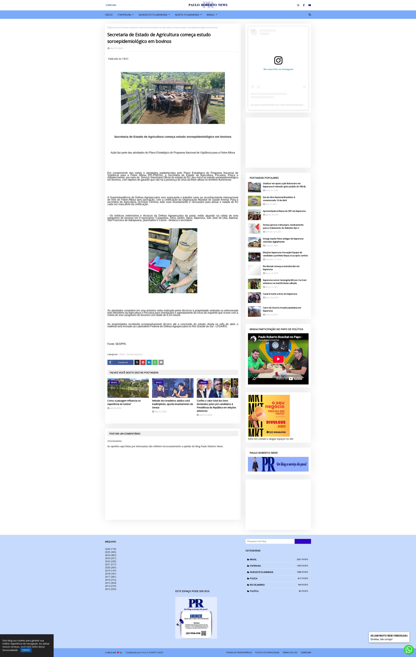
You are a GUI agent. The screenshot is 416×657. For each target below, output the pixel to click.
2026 (110, 548)
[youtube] (309, 5)
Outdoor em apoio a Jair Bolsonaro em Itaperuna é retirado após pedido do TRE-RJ (284, 185)
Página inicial (113, 27)
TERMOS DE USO (290, 652)
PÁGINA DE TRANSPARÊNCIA (239, 652)
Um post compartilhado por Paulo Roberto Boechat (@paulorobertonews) (288, 104)
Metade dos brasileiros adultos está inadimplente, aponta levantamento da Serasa (172, 404)
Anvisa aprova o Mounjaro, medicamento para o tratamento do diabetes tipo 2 (283, 226)
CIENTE (26, 650)
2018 (110, 573)
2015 (110, 582)
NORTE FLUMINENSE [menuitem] (187, 14)
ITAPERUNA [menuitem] (124, 14)
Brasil (122, 354)
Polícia (275, 578)
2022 (110, 561)
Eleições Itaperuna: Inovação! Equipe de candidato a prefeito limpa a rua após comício (285, 254)
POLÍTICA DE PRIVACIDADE (267, 652)
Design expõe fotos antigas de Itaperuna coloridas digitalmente (283, 240)
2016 (110, 579)
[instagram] (298, 5)
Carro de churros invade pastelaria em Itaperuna (282, 309)
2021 (110, 564)
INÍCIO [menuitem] (109, 14)
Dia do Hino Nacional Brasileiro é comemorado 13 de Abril (279, 199)
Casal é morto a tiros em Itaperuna (280, 293)
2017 (110, 576)
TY (124, 652)
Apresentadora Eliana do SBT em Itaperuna (284, 211)
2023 (110, 558)
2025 (110, 552)
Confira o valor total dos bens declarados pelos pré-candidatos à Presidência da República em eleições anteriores (216, 405)
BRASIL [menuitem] (211, 14)
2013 (110, 589)
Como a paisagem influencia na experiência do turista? (124, 402)
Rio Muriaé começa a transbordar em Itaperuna (281, 268)
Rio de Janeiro (275, 584)
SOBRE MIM (111, 5)
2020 (110, 567)
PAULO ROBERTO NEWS (152, 652)
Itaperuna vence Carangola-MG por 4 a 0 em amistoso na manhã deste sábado (284, 282)
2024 (110, 555)
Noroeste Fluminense (275, 572)
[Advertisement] (278, 142)
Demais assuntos (129, 27)
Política (275, 591)
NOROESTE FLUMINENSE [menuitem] (153, 14)
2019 (110, 570)
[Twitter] (137, 362)
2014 (110, 585)
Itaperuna (275, 565)
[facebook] (304, 5)
